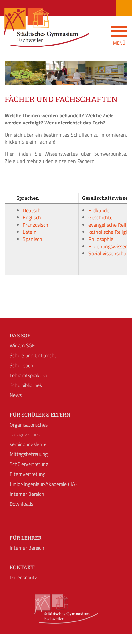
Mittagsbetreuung (29, 454)
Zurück (14, 79)
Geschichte (100, 217)
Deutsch (32, 210)
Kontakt (22, 567)
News (16, 395)
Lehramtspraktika (28, 375)
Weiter (117, 79)
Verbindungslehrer (29, 444)
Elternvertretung (27, 474)
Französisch (35, 225)
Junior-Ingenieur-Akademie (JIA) (43, 484)
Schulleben (21, 365)
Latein (30, 232)
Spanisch (32, 239)
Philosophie (100, 239)
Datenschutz (23, 577)
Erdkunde (98, 210)
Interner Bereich (27, 494)
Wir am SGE (22, 345)
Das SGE (20, 335)
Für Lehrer (26, 537)
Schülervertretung (29, 464)
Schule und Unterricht (33, 355)
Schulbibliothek (26, 385)
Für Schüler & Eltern (40, 414)
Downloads (21, 504)
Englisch (32, 217)
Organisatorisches (29, 424)
